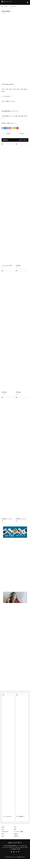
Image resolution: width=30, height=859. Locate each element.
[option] (8, 757)
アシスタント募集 (18, 831)
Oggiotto (16, 833)
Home (3, 827)
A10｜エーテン (15, 843)
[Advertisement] (15, 31)
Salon (3, 829)
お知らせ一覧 (22, 140)
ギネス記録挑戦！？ (20, 816)
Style (15, 827)
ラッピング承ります (7, 816)
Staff (3, 836)
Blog (15, 829)
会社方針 (16, 836)
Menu (3, 833)
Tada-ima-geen (5, 831)
